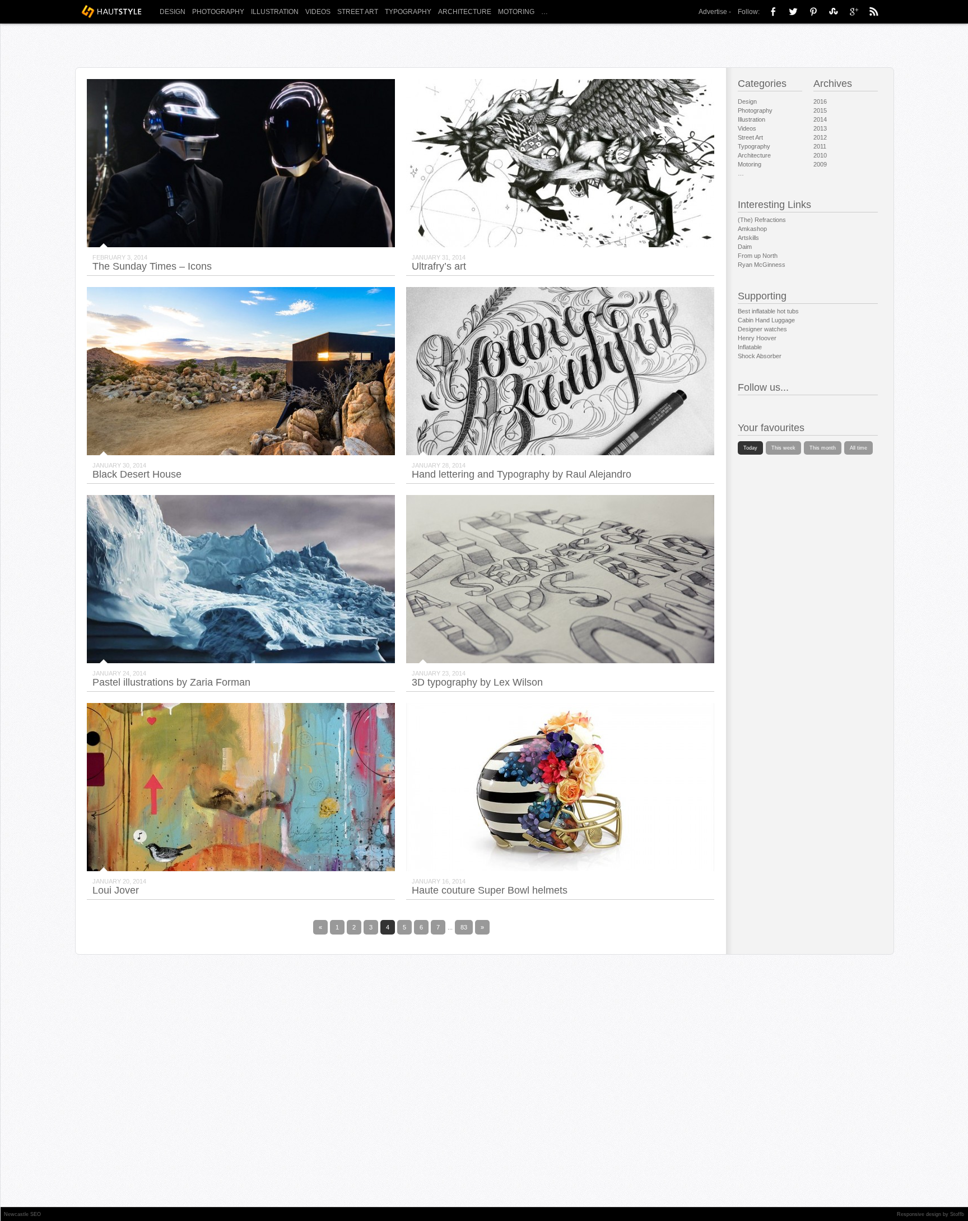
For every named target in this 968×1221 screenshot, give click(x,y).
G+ (853, 11)
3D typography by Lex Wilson (477, 682)
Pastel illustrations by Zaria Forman (171, 682)
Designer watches (762, 329)
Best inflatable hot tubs (768, 311)
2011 (819, 146)
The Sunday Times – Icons (152, 266)
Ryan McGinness (761, 264)
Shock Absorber (759, 356)
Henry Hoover (757, 338)
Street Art (357, 12)
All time (858, 448)
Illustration (275, 12)
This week (783, 448)
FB (773, 11)
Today (750, 448)
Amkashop (752, 228)
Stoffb (957, 1214)
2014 (820, 119)
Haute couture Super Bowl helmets (489, 890)
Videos (318, 12)
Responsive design (919, 1214)
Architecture (464, 12)
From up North (758, 255)
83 (463, 927)
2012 (820, 137)
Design (172, 12)
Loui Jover (115, 890)
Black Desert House (137, 474)
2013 (820, 128)
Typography (408, 12)
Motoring (516, 12)
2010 (820, 155)
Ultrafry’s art (439, 266)
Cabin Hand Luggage (766, 320)
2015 (820, 110)
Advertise (713, 12)
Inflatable (750, 347)
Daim (745, 246)
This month (822, 448)
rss (874, 11)
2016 (820, 101)
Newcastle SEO (22, 1214)
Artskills (748, 237)
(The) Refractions (762, 219)
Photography (218, 12)
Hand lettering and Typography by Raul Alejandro (521, 474)
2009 (820, 164)
